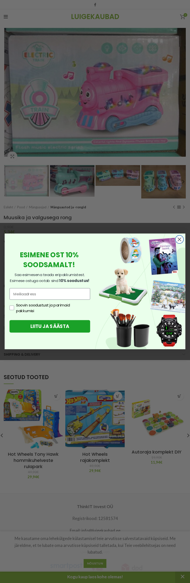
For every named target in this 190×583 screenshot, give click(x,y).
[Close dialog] (179, 240)
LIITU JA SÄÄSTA (49, 326)
